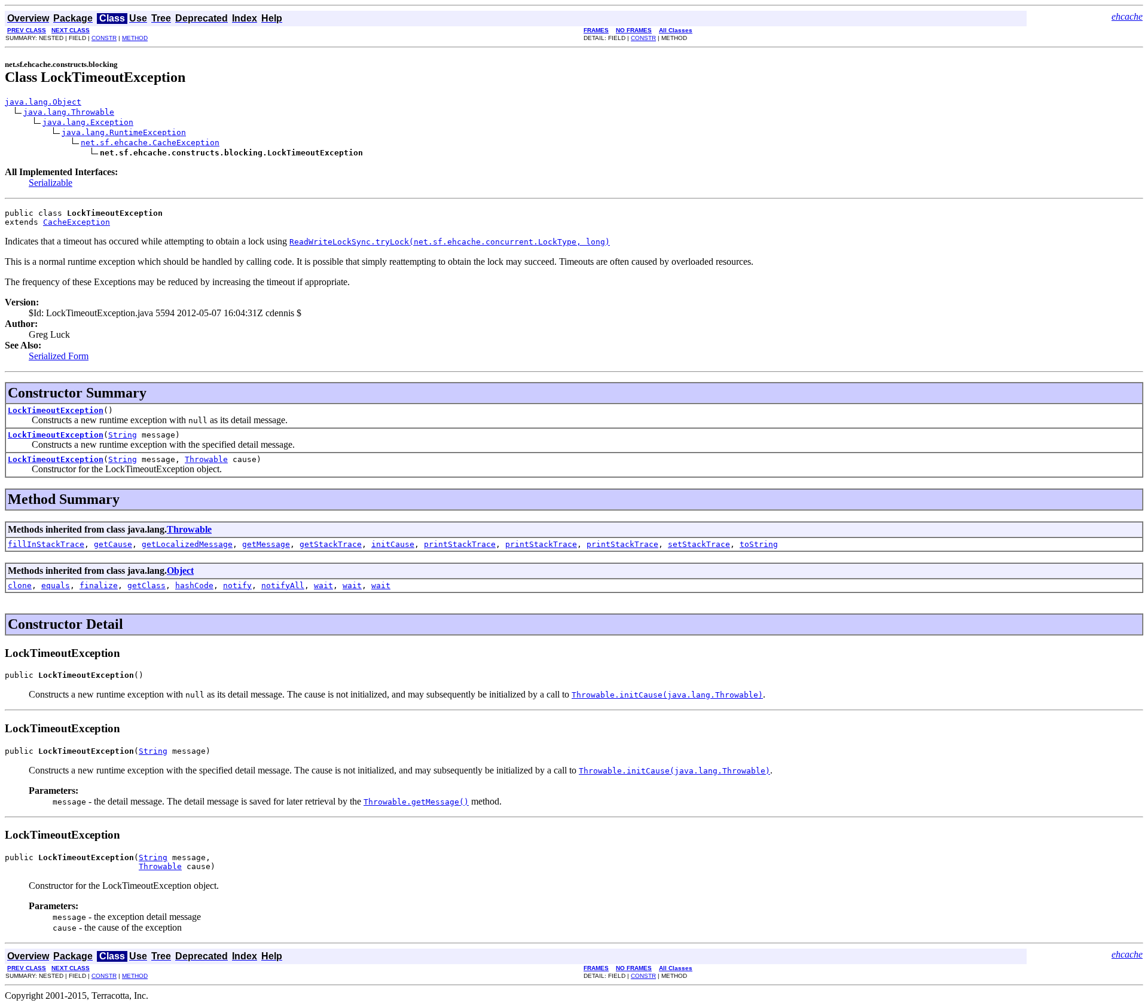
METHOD (135, 38)
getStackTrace (331, 544)
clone (20, 585)
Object (180, 570)
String (122, 434)
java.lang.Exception (87, 122)
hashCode (194, 585)
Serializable (50, 183)
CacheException (76, 222)
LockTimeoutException (55, 410)
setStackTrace (699, 544)
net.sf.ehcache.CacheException (150, 142)
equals (55, 585)
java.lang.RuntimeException (124, 132)
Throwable (206, 459)
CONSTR (104, 38)
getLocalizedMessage (187, 544)
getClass (146, 585)
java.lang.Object (43, 101)
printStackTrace (460, 544)
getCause (113, 544)
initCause (392, 544)
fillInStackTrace (46, 544)
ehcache (1127, 16)
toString (759, 544)
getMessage (266, 544)
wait (323, 585)
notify (237, 585)
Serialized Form (58, 356)
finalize (99, 585)
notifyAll (282, 585)
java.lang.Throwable (68, 112)
